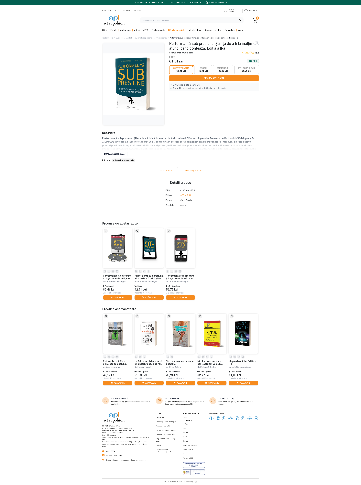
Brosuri (185, 428)
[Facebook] (211, 418)
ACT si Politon (186, 195)
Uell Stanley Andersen (242, 367)
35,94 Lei (172, 375)
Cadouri (186, 417)
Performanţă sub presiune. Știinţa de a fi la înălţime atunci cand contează (117, 277)
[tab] (166, 170)
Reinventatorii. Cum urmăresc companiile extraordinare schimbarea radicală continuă (117, 362)
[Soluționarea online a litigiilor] (194, 465)
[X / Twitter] (249, 418)
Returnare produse (190, 445)
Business (119, 38)
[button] (240, 20)
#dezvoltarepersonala (123, 160)
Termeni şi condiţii (163, 426)
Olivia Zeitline (175, 367)
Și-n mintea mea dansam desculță (179, 362)
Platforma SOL (188, 458)
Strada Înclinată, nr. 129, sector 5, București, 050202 (126, 460)
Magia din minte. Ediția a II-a (242, 362)
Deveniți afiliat (188, 450)
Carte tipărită (161, 38)
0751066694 (110, 451)
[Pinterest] (243, 418)
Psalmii (187, 424)
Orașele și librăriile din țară (166, 422)
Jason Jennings (113, 367)
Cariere (158, 445)
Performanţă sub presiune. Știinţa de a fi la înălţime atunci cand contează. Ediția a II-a (149, 277)
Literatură (188, 421)
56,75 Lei (172, 289)
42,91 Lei (141, 289)
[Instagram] (218, 418)
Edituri (185, 433)
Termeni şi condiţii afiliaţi (165, 434)
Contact (185, 441)
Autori (185, 437)
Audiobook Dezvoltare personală (139, 38)
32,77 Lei (203, 375)
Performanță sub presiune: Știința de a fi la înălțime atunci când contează (180, 277)
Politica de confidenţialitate (166, 430)
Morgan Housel (144, 367)
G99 (195, 482)
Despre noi (160, 417)
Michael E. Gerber (208, 367)
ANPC (185, 454)
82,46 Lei (109, 289)
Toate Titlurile (107, 38)
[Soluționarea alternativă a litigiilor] (194, 472)
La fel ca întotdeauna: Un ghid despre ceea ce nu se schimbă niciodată (149, 362)
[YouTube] (230, 418)
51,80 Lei (141, 375)
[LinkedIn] (224, 418)
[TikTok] (237, 418)
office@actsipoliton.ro (114, 456)
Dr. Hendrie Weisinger (182, 53)
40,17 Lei (109, 375)
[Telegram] (256, 418)
